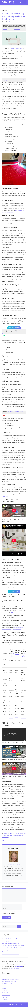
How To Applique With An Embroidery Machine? (12, 940)
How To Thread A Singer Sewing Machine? (11, 938)
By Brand (15, 833)
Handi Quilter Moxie (18, 627)
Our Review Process (6, 992)
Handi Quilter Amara (6, 629)
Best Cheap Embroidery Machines (9, 981)
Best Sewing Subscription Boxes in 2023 (10, 954)
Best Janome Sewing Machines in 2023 (10, 943)
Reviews (6, 8)
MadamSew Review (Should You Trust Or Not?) (12, 947)
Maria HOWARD (13, 864)
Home (3, 8)
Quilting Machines (21, 833)
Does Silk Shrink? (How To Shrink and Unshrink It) (13, 945)
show (11, 111)
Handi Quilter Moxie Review (8, 983)
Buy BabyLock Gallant (14, 591)
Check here (11, 718)
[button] (20, 2)
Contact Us (4, 990)
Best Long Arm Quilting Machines (9, 977)
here (12, 612)
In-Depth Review (12, 655)
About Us (4, 988)
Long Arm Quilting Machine (16, 48)
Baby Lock (10, 833)
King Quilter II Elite (17, 629)
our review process (15, 968)
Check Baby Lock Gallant (14, 327)
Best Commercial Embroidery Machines (10, 979)
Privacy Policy (5, 997)
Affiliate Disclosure (6, 995)
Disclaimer (4, 999)
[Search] (19, 926)
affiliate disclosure (19, 966)
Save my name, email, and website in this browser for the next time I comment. (14, 912)
